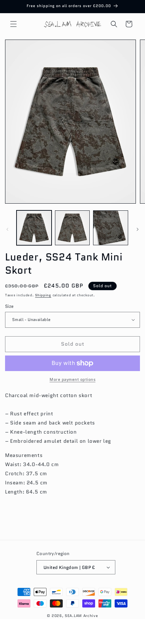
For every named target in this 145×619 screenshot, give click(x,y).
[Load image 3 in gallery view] (110, 228)
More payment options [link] (72, 379)
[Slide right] (137, 229)
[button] (13, 24)
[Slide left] (7, 229)
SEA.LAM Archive (81, 615)
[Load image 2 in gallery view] (72, 228)
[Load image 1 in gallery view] (34, 228)
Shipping (43, 295)
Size (9, 306)
